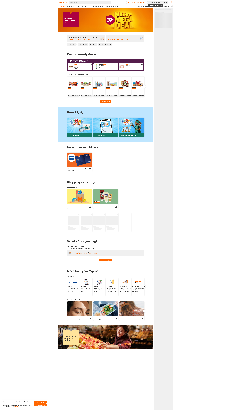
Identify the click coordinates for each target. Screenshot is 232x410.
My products (73, 44)
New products (83, 44)
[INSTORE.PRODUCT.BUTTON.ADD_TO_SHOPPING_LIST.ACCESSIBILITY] (91, 65)
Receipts (94, 44)
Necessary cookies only (40, 405)
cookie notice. (17, 406)
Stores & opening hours (106, 44)
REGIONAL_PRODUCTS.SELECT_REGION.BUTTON (85, 253)
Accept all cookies (40, 402)
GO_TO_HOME (63, 2)
